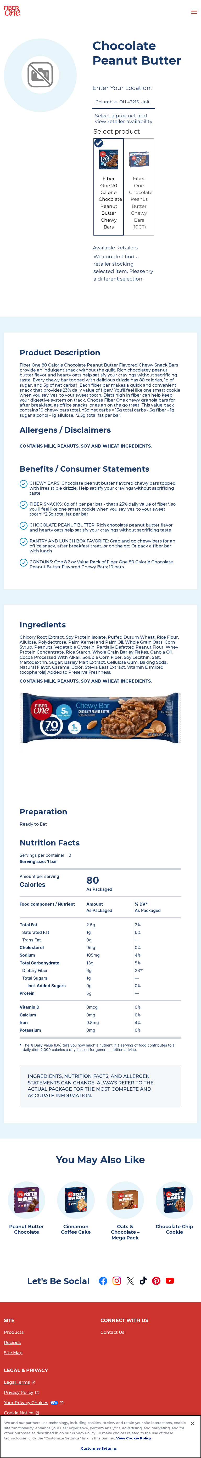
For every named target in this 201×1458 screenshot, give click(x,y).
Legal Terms (19, 1382)
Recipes (12, 1342)
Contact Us (112, 1332)
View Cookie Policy (133, 1438)
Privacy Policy (21, 1392)
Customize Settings (99, 1448)
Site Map (13, 1352)
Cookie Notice (21, 1412)
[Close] (192, 1423)
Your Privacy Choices (33, 1402)
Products (14, 1332)
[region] (100, 1436)
